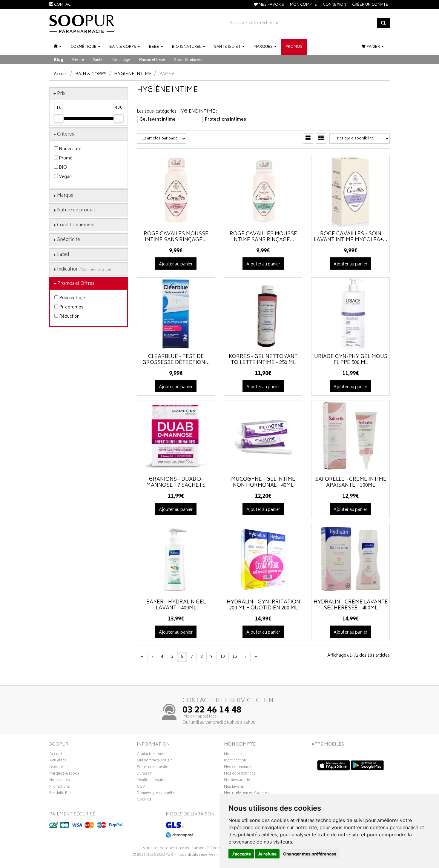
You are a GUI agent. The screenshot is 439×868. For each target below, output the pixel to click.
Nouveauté (69, 149)
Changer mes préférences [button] (309, 853)
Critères (65, 134)
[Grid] (308, 138)
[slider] (58, 118)
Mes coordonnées (240, 774)
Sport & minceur (188, 60)
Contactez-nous (150, 755)
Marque (65, 196)
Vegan (65, 177)
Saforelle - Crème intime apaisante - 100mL (350, 482)
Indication (84, 269)
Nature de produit (76, 210)
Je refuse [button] (267, 853)
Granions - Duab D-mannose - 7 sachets (175, 482)
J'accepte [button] (241, 853)
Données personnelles (156, 793)
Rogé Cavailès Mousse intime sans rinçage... (176, 237)
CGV (141, 787)
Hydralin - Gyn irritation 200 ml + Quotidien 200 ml (263, 605)
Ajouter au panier (176, 264)
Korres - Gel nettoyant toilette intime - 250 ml (263, 359)
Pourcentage (71, 298)
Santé (97, 60)
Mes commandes (239, 767)
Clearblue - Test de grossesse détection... (176, 359)
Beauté (78, 60)
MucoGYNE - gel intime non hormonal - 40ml (263, 482)
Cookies (144, 800)
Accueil (61, 74)
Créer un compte (370, 4)
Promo (65, 158)
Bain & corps (91, 74)
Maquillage (120, 60)
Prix (61, 94)
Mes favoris (234, 787)
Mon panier (233, 755)
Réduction (68, 316)
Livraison (144, 774)
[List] (321, 138)
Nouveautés (59, 780)
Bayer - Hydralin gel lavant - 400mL (176, 605)
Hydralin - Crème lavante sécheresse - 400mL (351, 605)
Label (63, 255)
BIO (62, 167)
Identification (235, 761)
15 (234, 656)
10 (222, 656)
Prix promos (70, 307)
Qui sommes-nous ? (154, 761)
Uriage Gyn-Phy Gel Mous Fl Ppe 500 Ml (350, 359)
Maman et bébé (152, 60)
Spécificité (68, 240)
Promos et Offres (75, 284)
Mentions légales (151, 780)
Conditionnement (76, 225)
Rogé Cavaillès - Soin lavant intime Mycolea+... (350, 237)
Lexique (56, 767)
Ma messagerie (237, 780)
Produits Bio (60, 793)
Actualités (58, 761)
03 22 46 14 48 (212, 710)
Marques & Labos (64, 774)
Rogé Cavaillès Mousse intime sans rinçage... (263, 237)
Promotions (59, 787)
